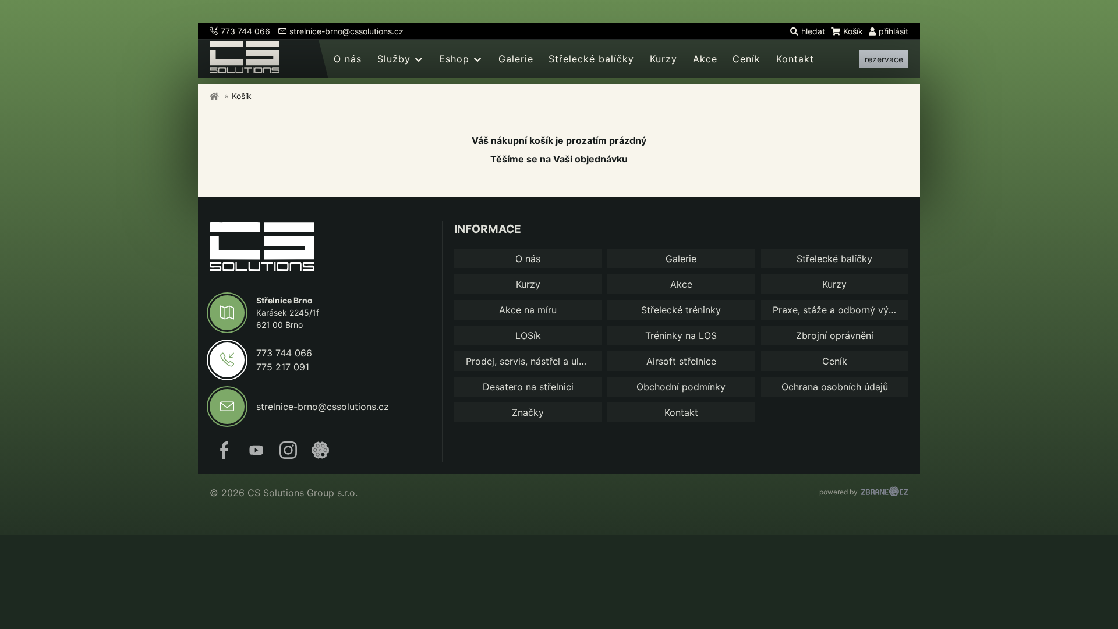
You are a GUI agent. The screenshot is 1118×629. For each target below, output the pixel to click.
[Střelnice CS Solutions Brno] (214, 96)
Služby (394, 59)
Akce (705, 59)
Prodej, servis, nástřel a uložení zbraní (534, 361)
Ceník (746, 59)
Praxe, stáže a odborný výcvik (840, 310)
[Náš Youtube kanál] (256, 455)
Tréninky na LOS (681, 335)
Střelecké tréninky (681, 310)
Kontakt (795, 59)
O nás (348, 59)
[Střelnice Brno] (262, 249)
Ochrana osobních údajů (834, 387)
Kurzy (663, 59)
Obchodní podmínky (681, 387)
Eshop (454, 59)
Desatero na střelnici (528, 387)
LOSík (528, 335)
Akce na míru (528, 310)
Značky (528, 412)
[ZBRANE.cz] (884, 493)
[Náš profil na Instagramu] (288, 455)
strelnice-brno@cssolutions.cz (346, 31)
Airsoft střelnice (681, 361)
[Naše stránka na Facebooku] (224, 455)
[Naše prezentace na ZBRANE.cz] (320, 455)
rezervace (884, 59)
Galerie (515, 59)
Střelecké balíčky (591, 59)
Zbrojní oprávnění (834, 335)
